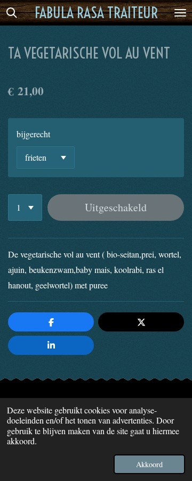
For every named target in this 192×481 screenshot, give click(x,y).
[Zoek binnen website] (11, 13)
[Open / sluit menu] (180, 13)
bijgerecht (33, 133)
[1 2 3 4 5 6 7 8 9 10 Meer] (25, 207)
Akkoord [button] (149, 464)
